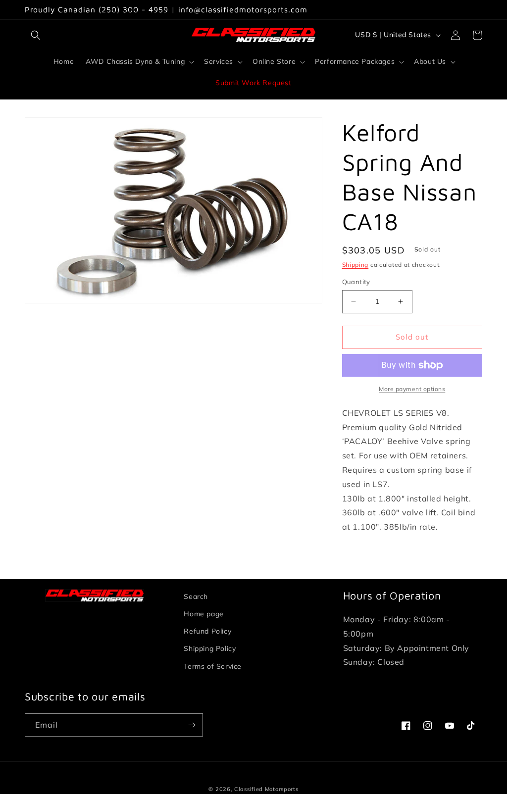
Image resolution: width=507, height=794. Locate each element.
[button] (36, 35)
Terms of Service (213, 666)
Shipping (355, 264)
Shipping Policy (210, 648)
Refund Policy (207, 631)
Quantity (356, 282)
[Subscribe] (192, 725)
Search (196, 596)
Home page (203, 613)
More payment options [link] (412, 389)
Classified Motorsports (266, 789)
